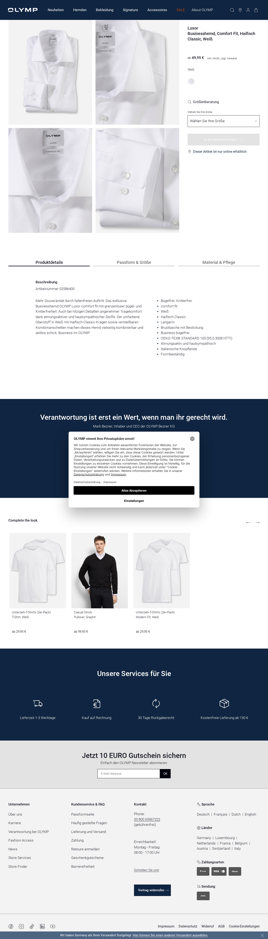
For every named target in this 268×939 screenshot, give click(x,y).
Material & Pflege (218, 262)
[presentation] (134, 328)
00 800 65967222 (147, 819)
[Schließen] (262, 935)
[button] (203, 814)
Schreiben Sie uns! (146, 870)
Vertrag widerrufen (151, 890)
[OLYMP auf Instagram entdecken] (21, 926)
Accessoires (157, 10)
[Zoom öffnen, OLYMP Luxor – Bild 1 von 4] (50, 72)
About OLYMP (202, 10)
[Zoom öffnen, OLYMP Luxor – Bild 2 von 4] (137, 72)
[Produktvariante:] (191, 81)
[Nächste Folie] (257, 522)
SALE (181, 10)
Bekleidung (104, 10)
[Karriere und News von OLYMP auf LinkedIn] (42, 926)
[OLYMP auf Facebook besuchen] (10, 926)
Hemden (79, 10)
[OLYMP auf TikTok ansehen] (31, 926)
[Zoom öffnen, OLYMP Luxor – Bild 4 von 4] (137, 180)
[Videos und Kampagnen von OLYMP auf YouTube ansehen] (52, 926)
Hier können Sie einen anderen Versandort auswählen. (170, 935)
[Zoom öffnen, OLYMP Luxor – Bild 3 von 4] (50, 180)
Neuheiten (56, 10)
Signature (130, 10)
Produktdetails (49, 262)
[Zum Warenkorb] (256, 10)
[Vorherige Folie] (248, 522)
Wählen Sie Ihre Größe (200, 112)
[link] (203, 101)
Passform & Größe (134, 262)
